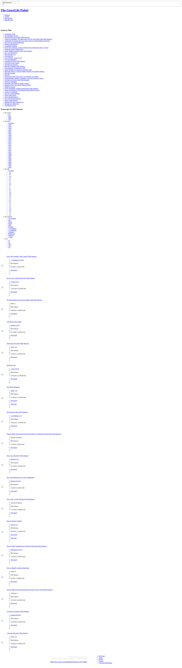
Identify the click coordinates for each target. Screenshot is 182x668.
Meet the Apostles (10, 73)
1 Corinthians (12, 228)
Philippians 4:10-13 (16, 550)
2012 (9, 148)
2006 (9, 159)
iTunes (101, 658)
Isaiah (10, 223)
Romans (10, 227)
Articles (7, 16)
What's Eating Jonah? (11, 100)
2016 (9, 142)
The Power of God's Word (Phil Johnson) (17, 80)
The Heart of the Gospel (12, 63)
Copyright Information (105, 663)
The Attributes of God (11, 36)
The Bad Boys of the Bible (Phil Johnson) (17, 37)
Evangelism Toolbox (11, 46)
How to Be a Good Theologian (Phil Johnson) (21, 499)
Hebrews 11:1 (15, 459)
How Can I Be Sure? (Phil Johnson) (17, 456)
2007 (9, 157)
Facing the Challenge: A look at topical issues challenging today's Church (26, 47)
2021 (9, 133)
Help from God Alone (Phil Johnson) (18, 343)
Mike (9, 118)
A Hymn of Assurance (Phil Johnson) (18, 611)
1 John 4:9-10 (15, 282)
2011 (9, 150)
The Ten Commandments (12, 93)
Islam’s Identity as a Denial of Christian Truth (18, 70)
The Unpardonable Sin (11, 97)
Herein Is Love (11, 365)
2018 (9, 138)
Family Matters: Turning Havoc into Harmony (18, 51)
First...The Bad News (11, 53)
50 (9, 242)
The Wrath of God (10, 105)
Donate (101, 659)
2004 (9, 162)
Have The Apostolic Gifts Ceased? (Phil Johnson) (22, 256)
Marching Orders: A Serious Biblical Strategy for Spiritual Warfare (24, 71)
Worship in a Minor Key (12, 104)
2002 (9, 165)
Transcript (14, 404)
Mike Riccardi (9, 20)
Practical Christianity (11, 82)
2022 (9, 131)
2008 (9, 155)
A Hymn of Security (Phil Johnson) (17, 633)
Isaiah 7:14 (14, 390)
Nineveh (7, 75)
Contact (101, 661)
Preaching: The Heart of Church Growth (17, 83)
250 (9, 245)
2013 (9, 147)
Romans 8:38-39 (16, 615)
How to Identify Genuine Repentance (18, 568)
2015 (9, 143)
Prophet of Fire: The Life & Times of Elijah (18, 85)
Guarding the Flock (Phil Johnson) (15, 61)
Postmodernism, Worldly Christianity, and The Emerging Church (24, 78)
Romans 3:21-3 (15, 325)
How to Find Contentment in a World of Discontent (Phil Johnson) (27, 546)
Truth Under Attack (10, 95)
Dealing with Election (11, 44)
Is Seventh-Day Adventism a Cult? (15, 68)
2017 (9, 140)
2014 (9, 145)
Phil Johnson (8, 18)
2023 (9, 130)
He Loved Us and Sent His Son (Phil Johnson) (21, 278)
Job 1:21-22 (14, 524)
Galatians (11, 232)
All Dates (11, 123)
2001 (9, 167)
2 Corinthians (12, 230)
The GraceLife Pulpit (14, 10)
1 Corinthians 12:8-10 (17, 260)
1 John (10, 237)
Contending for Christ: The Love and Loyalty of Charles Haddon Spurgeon (27, 41)
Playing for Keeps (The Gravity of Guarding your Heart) (21, 76)
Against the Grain (10, 34)
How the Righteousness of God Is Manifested (20, 477)
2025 (9, 126)
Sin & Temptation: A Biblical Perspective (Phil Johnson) (21, 88)
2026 (9, 125)
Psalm (10, 222)
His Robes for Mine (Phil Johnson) (17, 412)
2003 (9, 164)
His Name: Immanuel (13, 387)
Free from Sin (9, 56)
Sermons (7, 15)
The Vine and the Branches (13, 99)
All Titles (11, 171)
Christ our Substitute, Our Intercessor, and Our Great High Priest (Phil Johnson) (28, 39)
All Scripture (12, 218)
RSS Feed (102, 656)
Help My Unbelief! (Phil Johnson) (15, 66)
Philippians (11, 234)
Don (9, 119)
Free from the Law (10, 54)
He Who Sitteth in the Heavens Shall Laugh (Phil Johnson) (24, 300)
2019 (9, 136)
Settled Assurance (10, 87)
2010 (9, 152)
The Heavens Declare (11, 64)
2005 (9, 160)
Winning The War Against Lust (14, 102)
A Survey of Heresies (11, 92)
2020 (9, 135)
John (9, 225)
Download (14, 270)
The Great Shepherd (11, 59)
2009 (9, 154)
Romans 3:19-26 (16, 481)
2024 (9, 128)
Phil (9, 116)
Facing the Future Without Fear (14, 49)
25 (9, 240)
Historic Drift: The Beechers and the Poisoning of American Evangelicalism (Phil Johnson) (34, 434)
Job (9, 220)
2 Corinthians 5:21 (16, 416)
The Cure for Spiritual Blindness (14, 42)
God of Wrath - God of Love (13, 58)
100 (9, 244)
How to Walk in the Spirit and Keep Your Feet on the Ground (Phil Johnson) (30, 590)
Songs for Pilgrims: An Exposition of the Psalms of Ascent (22, 90)
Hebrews (11, 235)
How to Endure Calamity (14, 521)
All (9, 114)
